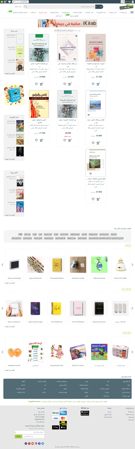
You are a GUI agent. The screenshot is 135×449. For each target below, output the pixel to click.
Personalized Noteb (56, 278)
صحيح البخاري (27, 238)
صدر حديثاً (72, 401)
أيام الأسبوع (35, 365)
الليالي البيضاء (38, 238)
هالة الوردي (12, 192)
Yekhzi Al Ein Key (99, 278)
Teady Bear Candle (78, 278)
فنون (86, 381)
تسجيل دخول (128, 2)
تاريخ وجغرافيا (83, 385)
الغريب (35, 234)
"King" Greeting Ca (14, 322)
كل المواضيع (126, 381)
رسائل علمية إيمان (11, 121)
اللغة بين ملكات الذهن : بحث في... (95, 121)
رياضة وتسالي (126, 392)
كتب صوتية (90, 401)
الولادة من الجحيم (11, 148)
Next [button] (2, 265)
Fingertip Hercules (56, 365)
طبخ (129, 385)
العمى (40, 234)
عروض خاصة (81, 401)
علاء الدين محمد (10, 37)
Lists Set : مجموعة (120, 322)
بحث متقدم (98, 401)
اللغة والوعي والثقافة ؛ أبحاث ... (95, 179)
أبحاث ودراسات (46, 401)
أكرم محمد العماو (10, 123)
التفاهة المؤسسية (11, 60)
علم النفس (106, 396)
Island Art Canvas (78, 365)
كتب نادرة (56, 401)
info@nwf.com (39, 419)
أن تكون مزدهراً (11, 47)
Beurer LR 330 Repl (14, 278)
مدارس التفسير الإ (11, 135)
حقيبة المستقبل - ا (120, 365)
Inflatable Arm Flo (14, 365)
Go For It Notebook (78, 322)
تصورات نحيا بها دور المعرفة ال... (96, 65)
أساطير (23, 385)
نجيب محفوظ (71, 238)
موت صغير (27, 234)
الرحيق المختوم (48, 238)
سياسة (107, 392)
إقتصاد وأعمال (42, 381)
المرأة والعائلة (84, 388)
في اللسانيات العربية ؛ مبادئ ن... (39, 65)
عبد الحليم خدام (16, 238)
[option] (120, 265)
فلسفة (86, 392)
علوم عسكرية (126, 396)
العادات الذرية (64, 234)
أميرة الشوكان (11, 49)
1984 (20, 234)
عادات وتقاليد (21, 392)
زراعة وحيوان (63, 385)
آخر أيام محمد (12, 190)
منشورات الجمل (82, 238)
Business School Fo (99, 322)
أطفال (23, 381)
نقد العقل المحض (60, 238)
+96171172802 (39, 417)
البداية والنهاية (93, 234)
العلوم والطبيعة (20, 388)
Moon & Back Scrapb (35, 322)
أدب (45, 385)
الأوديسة (84, 234)
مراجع (65, 388)
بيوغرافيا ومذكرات (61, 381)
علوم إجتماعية (63, 392)
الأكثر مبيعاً (63, 401)
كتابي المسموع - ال (99, 365)
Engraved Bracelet (35, 278)
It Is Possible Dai (56, 322)
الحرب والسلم (48, 234)
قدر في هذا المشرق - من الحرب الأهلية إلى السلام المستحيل (106, 238)
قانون (86, 396)
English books (34, 401)
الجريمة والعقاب (75, 234)
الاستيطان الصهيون (10, 35)
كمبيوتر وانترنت (104, 388)
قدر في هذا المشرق (10, 177)
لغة (108, 381)
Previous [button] (132, 265)
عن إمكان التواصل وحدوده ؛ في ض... (67, 65)
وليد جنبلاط (11, 179)
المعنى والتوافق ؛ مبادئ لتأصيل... (39, 121)
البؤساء (56, 234)
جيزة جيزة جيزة (11, 202)
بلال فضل (12, 204)
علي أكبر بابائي (11, 137)
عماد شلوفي (11, 150)
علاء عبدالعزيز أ (11, 62)
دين (45, 388)
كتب (105, 401)
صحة (107, 385)
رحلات (44, 392)
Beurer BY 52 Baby (120, 278)
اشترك (18, 436)
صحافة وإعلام (126, 388)
